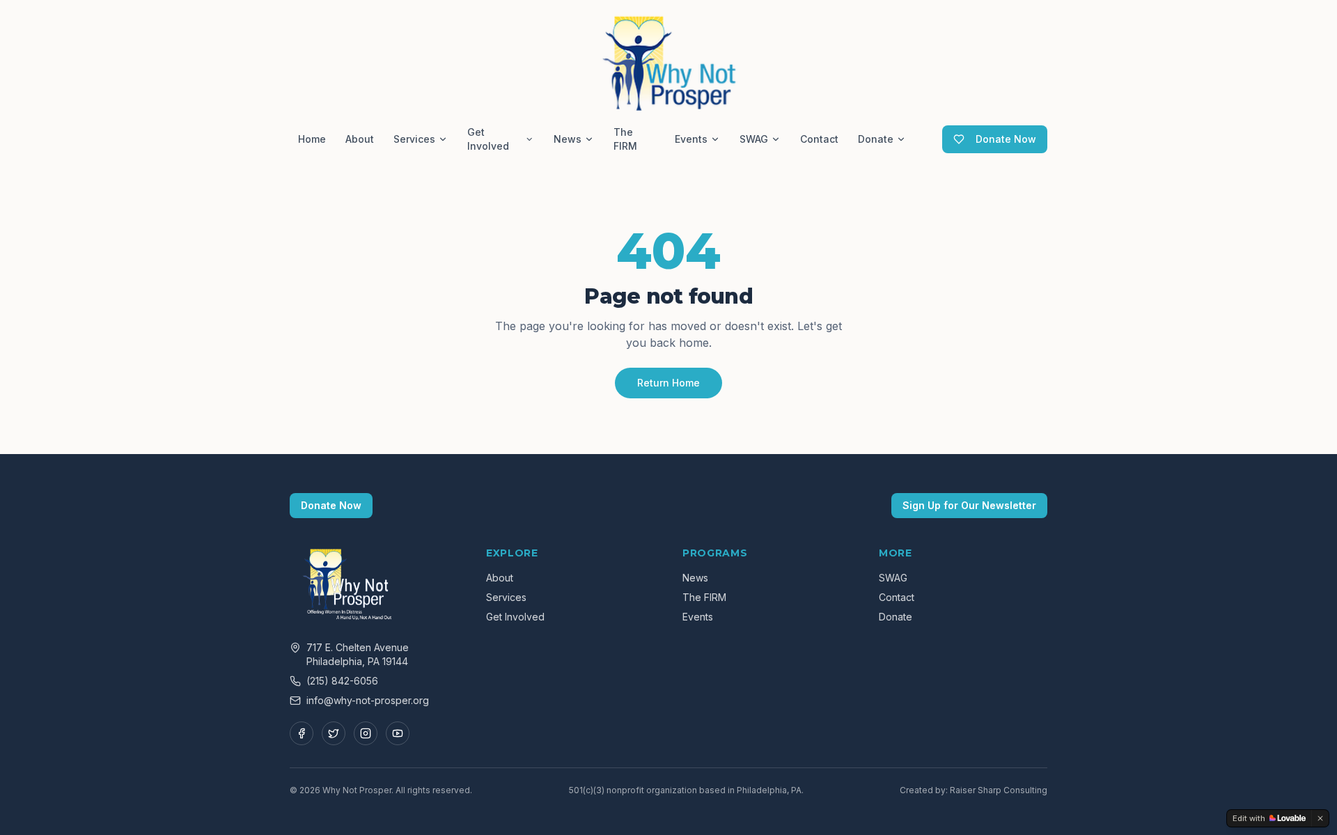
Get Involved (488, 139)
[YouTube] (397, 733)
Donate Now (1006, 139)
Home (312, 139)
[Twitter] (333, 733)
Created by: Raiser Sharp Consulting (973, 790)
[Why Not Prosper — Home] (668, 61)
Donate (875, 139)
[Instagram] (365, 733)
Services (414, 139)
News (567, 139)
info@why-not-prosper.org (367, 700)
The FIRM (625, 139)
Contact (819, 139)
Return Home (668, 383)
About (359, 139)
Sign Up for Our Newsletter (969, 505)
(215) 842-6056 (342, 681)
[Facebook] (301, 733)
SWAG (754, 139)
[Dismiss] (1320, 818)
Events (691, 139)
